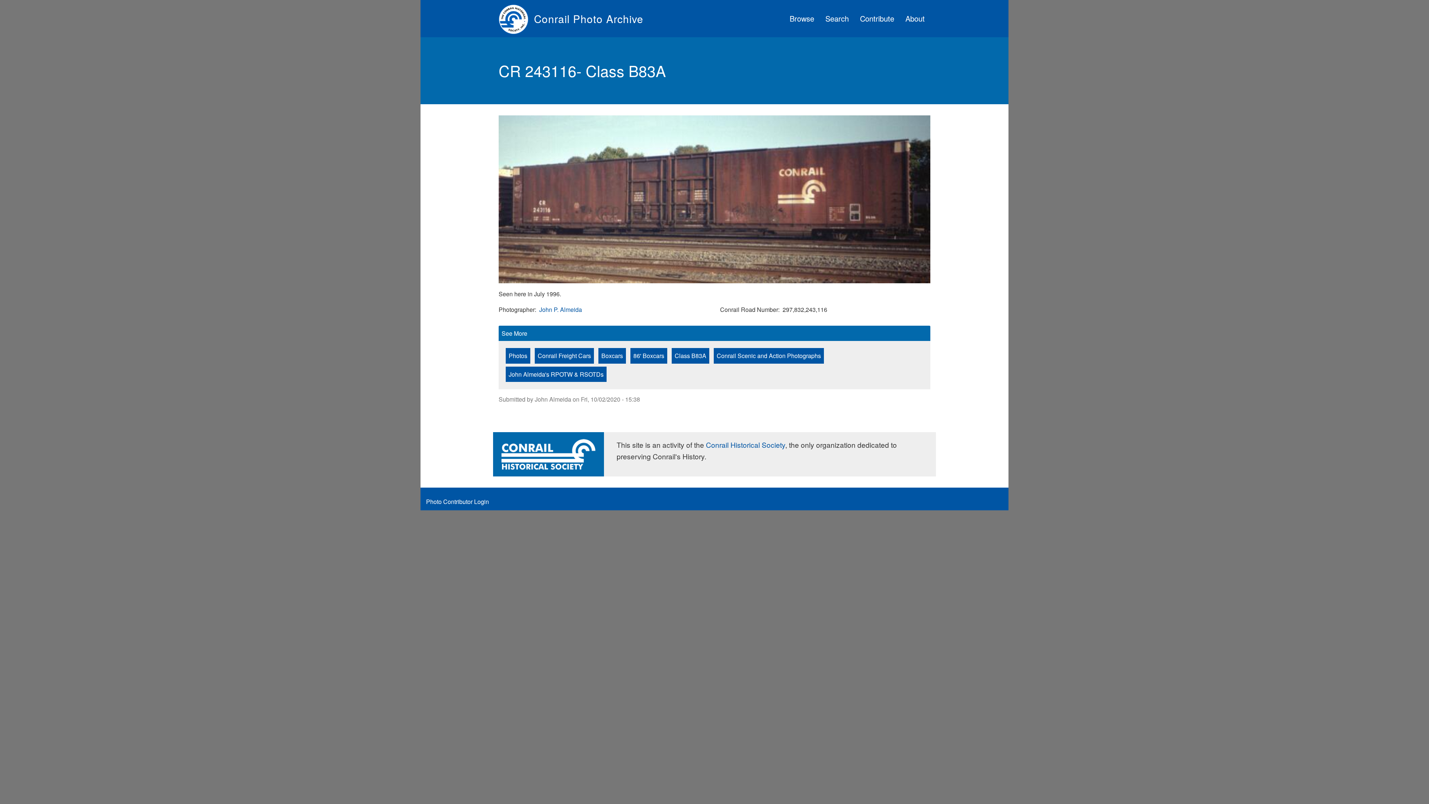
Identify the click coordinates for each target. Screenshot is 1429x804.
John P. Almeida (560, 309)
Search (837, 18)
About (915, 18)
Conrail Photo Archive (588, 18)
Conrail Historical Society (745, 445)
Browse (802, 18)
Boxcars (612, 355)
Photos (518, 355)
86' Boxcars (648, 355)
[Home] (516, 18)
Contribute (877, 18)
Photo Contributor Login (457, 501)
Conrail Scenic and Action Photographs (769, 355)
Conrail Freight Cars (564, 355)
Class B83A (690, 355)
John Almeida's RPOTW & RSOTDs (556, 374)
